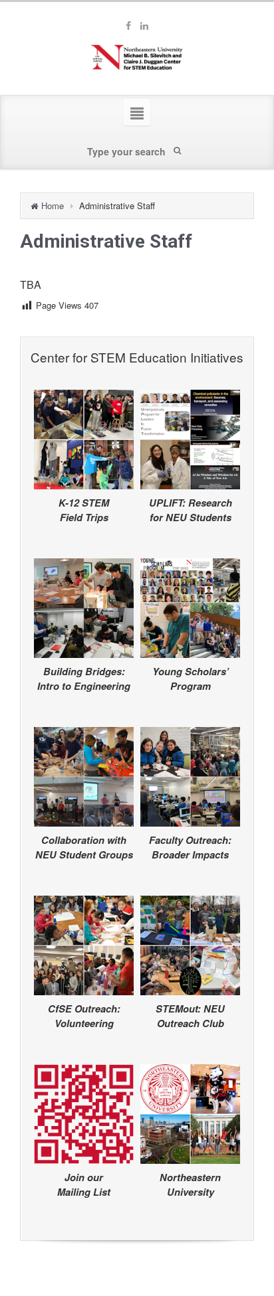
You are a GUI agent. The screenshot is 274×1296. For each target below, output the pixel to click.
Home (52, 205)
